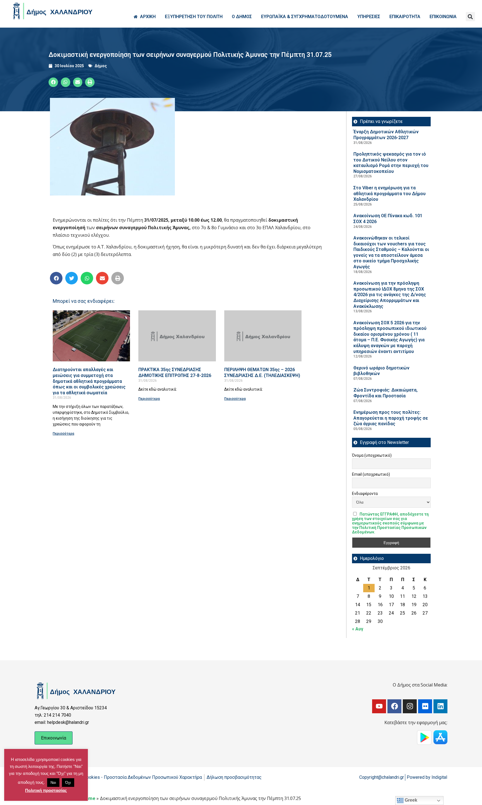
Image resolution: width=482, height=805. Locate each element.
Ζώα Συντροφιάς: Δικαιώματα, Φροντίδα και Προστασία (385, 392)
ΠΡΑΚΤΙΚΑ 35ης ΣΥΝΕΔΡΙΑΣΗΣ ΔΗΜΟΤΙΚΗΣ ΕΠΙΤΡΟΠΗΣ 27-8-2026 (174, 372)
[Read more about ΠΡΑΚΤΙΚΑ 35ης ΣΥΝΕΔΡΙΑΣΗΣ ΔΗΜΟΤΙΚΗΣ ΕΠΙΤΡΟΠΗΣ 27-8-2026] (177, 335)
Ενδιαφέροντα (365, 493)
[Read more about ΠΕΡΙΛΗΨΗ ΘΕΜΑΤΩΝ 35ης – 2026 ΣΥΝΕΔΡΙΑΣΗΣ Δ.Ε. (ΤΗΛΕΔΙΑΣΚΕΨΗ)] (263, 335)
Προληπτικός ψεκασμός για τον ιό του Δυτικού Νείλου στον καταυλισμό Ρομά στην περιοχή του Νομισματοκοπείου (390, 162)
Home (88, 798)
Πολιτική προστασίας (46, 790)
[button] (470, 16)
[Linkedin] (440, 706)
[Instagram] (410, 706)
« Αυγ (357, 629)
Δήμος (101, 66)
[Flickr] (425, 706)
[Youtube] (379, 706)
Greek (410, 800)
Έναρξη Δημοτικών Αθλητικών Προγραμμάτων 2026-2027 (386, 134)
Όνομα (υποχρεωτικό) (372, 455)
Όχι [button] (68, 782)
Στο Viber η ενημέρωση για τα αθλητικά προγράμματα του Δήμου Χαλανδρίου (389, 193)
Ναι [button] (53, 782)
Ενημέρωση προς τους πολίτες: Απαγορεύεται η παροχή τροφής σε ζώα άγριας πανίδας (390, 418)
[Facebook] (394, 706)
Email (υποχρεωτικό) (371, 474)
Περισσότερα (63, 434)
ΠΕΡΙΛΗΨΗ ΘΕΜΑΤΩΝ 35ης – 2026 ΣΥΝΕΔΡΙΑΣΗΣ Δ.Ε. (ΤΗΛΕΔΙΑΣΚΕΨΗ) (262, 372)
